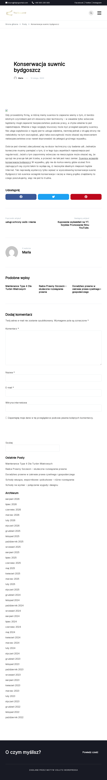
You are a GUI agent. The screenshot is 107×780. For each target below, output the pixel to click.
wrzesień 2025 (13, 546)
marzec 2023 (12, 690)
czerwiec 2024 (13, 626)
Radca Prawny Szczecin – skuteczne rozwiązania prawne (52, 289)
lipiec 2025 (11, 557)
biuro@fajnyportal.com (18, 3)
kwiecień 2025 (12, 573)
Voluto (59, 770)
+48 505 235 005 (42, 3)
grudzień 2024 (13, 594)
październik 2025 (14, 541)
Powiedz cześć (90, 752)
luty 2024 (10, 648)
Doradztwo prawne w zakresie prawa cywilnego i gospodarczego (86, 289)
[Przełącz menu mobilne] (99, 13)
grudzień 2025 (12, 531)
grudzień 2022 (12, 706)
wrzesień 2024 (13, 610)
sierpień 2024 (12, 616)
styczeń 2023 (12, 701)
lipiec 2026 (11, 504)
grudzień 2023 (12, 658)
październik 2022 (14, 717)
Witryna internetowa (16, 402)
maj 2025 (10, 568)
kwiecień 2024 (12, 637)
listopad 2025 (12, 536)
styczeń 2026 (12, 525)
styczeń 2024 (12, 653)
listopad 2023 (12, 664)
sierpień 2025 (12, 552)
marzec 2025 (12, 578)
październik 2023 (14, 669)
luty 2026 (10, 520)
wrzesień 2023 (13, 674)
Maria (20, 78)
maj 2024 (10, 632)
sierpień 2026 (12, 499)
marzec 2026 (12, 514)
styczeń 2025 (12, 589)
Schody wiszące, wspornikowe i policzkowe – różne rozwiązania (39, 479)
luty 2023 (10, 696)
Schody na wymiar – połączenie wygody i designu (31, 485)
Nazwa (10, 372)
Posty (17, 56)
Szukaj (9, 442)
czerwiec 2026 (13, 509)
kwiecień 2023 (12, 685)
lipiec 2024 (11, 621)
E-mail (9, 387)
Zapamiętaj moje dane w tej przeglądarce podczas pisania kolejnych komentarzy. (50, 417)
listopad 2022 (12, 712)
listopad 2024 (12, 600)
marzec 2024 (12, 642)
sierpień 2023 (12, 680)
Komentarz (12, 328)
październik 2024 (14, 605)
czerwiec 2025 (13, 563)
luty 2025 (10, 584)
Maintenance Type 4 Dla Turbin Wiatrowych (18, 287)
